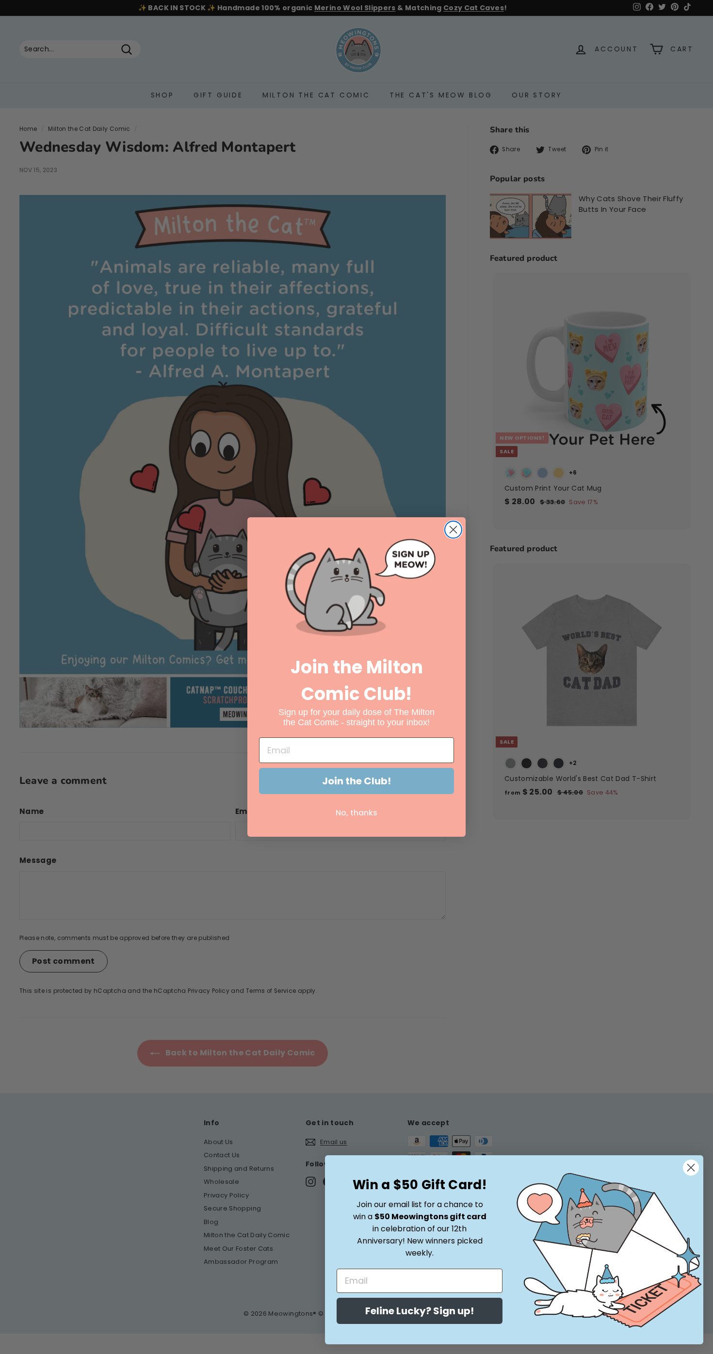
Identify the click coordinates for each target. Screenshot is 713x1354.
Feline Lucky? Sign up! (419, 1311)
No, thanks (356, 812)
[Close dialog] (453, 529)
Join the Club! (356, 781)
